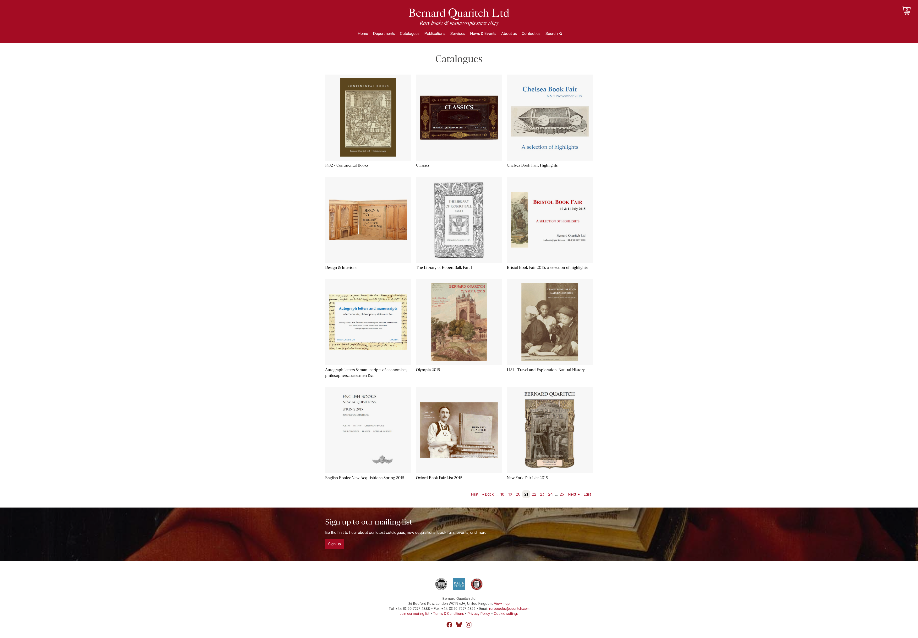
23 (542, 494)
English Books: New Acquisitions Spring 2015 (364, 478)
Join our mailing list (414, 613)
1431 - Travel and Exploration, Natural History (546, 370)
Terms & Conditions (448, 613)
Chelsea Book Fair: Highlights (532, 165)
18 (502, 494)
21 (526, 494)
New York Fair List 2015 (527, 478)
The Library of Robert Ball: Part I (444, 267)
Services (457, 33)
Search (551, 33)
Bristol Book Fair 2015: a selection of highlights (547, 267)
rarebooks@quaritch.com (509, 608)
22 (534, 494)
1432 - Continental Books (346, 165)
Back (489, 494)
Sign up (334, 543)
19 (510, 494)
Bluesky (459, 624)
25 (562, 494)
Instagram (468, 624)
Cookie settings (506, 613)
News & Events (483, 33)
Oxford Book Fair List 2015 (439, 478)
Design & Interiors (340, 267)
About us (509, 33)
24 (550, 494)
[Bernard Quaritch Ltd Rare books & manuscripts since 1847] (459, 17)
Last (587, 494)
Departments (384, 33)
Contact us (531, 33)
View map (502, 603)
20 (518, 494)
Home (363, 33)
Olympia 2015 (428, 370)
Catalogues (410, 33)
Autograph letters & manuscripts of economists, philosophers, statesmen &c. (366, 373)
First (474, 494)
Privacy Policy (479, 613)
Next (572, 494)
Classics (423, 165)
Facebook (449, 624)
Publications (434, 33)
